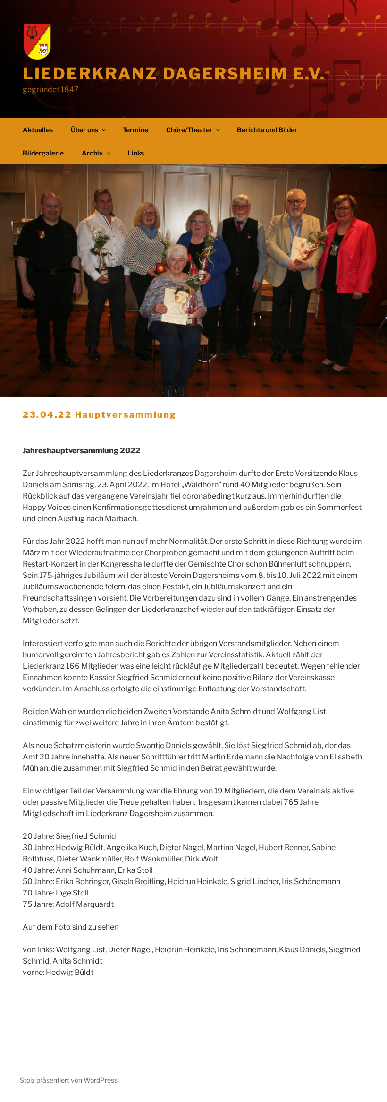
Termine (135, 130)
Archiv (92, 153)
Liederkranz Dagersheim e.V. (174, 73)
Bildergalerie (43, 153)
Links (135, 153)
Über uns (84, 130)
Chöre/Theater (189, 130)
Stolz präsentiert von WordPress (69, 1080)
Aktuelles (38, 130)
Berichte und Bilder (267, 130)
